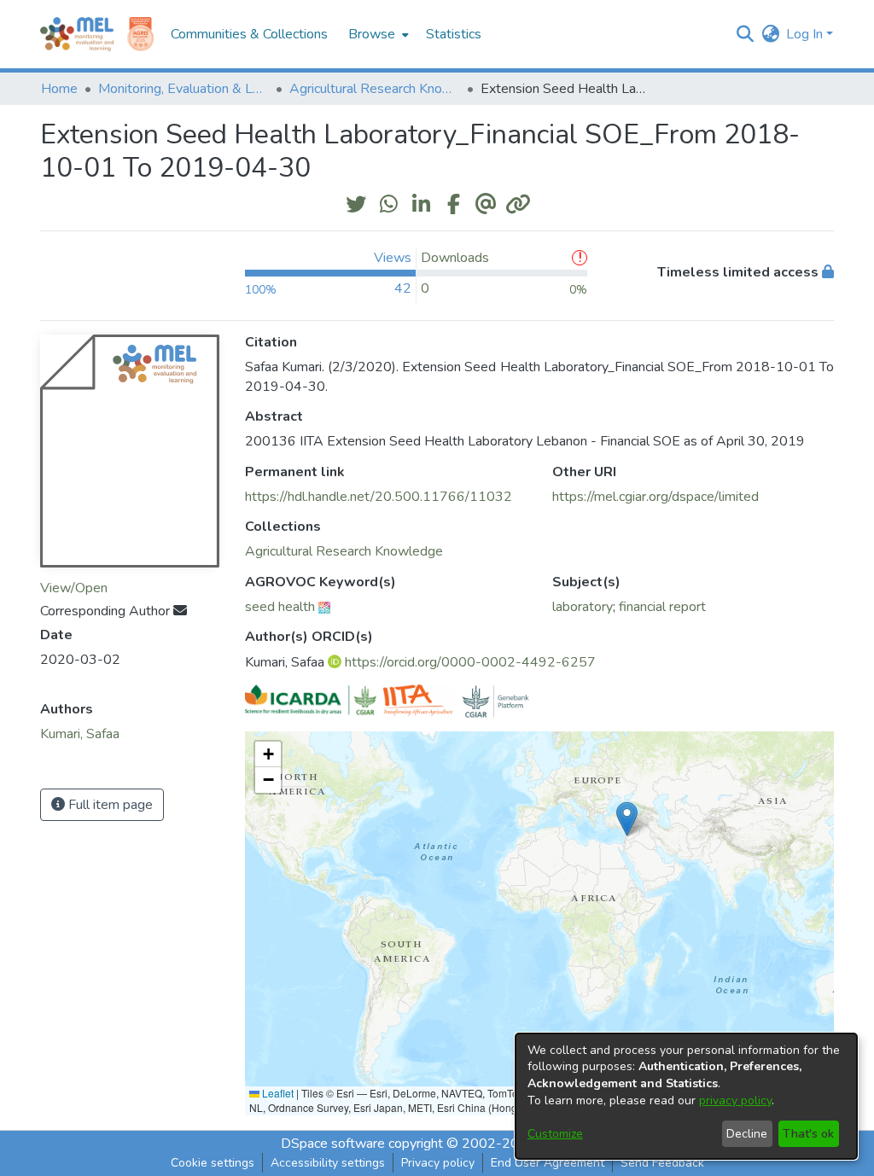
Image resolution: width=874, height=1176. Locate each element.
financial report (662, 606)
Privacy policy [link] (438, 1163)
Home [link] (59, 88)
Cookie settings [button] (212, 1163)
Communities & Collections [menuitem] (249, 34)
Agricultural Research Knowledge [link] (374, 88)
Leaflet (276, 1093)
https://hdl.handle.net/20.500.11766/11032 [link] (378, 496)
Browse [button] (371, 34)
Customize (555, 1134)
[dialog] (686, 1096)
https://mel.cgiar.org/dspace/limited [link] (655, 496)
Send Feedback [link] (662, 1163)
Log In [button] (806, 34)
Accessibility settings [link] (328, 1163)
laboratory (582, 606)
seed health (280, 606)
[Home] (77, 34)
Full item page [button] (109, 804)
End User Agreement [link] (547, 1163)
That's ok (808, 1134)
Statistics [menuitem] (453, 34)
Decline (746, 1134)
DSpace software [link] (333, 1143)
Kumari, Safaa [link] (79, 734)
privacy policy (735, 1100)
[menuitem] (377, 34)
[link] (344, 551)
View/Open (74, 588)
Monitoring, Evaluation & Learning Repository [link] (183, 88)
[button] (744, 34)
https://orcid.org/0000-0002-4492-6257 (470, 662)
